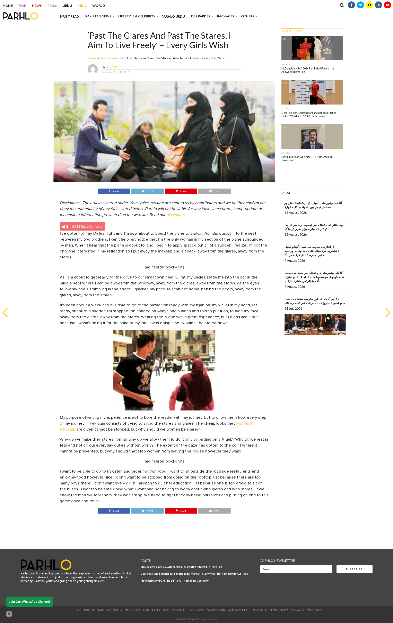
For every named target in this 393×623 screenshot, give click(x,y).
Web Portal (179, 610)
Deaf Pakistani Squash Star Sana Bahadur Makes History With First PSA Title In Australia (194, 573)
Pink (22, 5)
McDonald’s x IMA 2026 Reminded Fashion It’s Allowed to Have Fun (181, 566)
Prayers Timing (216, 610)
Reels (52, 5)
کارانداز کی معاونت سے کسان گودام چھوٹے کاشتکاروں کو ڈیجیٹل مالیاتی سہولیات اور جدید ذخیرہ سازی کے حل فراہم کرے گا (312, 251)
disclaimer (175, 215)
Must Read (69, 16)
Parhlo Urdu (173, 16)
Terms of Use (259, 610)
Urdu (67, 5)
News (37, 5)
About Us (89, 610)
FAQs (101, 610)
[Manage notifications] (9, 614)
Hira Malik (112, 66)
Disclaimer (297, 610)
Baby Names (196, 610)
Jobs (165, 610)
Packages (225, 16)
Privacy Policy (279, 610)
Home (8, 5)
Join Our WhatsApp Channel (29, 601)
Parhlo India (132, 610)
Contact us (114, 610)
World (98, 5)
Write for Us (314, 610)
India (82, 5)
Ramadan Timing (238, 610)
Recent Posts (292, 31)
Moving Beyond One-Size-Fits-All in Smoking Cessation (174, 580)
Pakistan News (98, 16)
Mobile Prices (151, 610)
